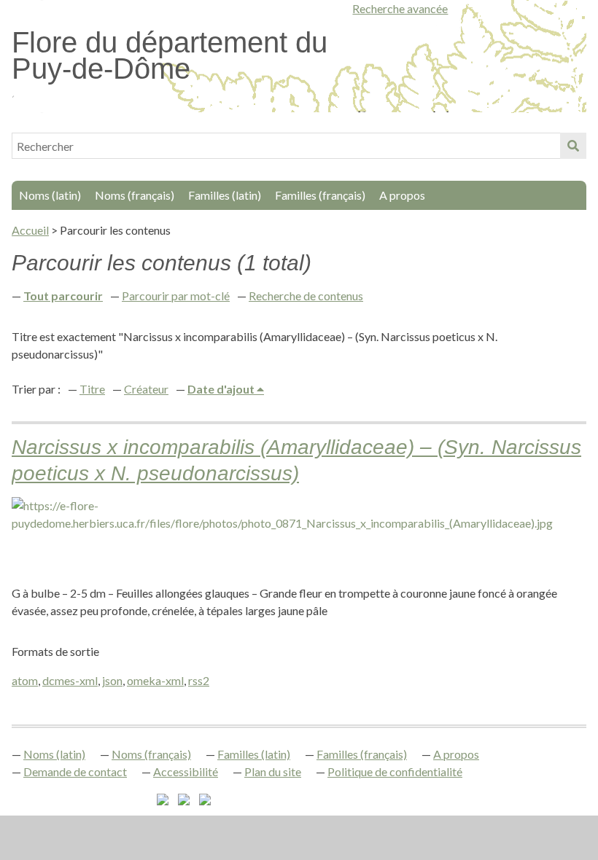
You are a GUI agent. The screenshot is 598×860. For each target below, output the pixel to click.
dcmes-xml (70, 680)
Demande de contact (75, 771)
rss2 (198, 680)
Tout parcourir (63, 295)
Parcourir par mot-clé (176, 295)
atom (25, 680)
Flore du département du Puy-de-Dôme (169, 55)
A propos (402, 195)
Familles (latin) (224, 195)
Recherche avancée (400, 8)
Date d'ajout (222, 389)
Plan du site (272, 771)
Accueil (30, 230)
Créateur (146, 389)
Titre (92, 389)
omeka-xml (155, 680)
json (112, 680)
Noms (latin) (50, 195)
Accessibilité (185, 771)
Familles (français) (320, 195)
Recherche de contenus (306, 295)
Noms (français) (134, 195)
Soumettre (573, 146)
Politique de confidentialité (394, 771)
